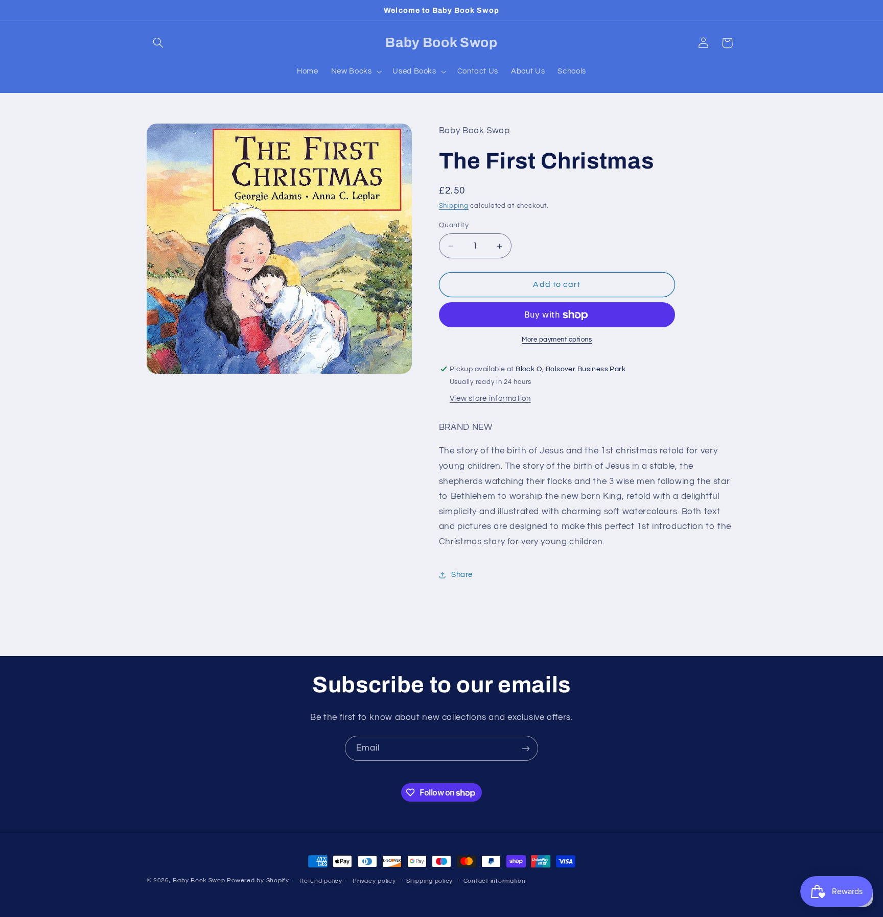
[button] (158, 43)
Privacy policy (374, 881)
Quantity (454, 225)
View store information (490, 399)
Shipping (454, 206)
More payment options (557, 340)
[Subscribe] (526, 748)
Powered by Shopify (258, 880)
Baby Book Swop (199, 880)
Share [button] (462, 574)
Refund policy (320, 881)
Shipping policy (429, 881)
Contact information (494, 881)
